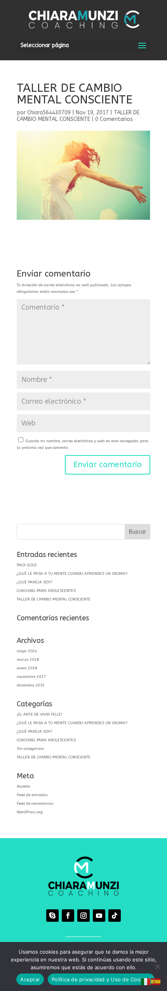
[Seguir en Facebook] (68, 915)
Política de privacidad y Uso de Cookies (101, 979)
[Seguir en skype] (52, 915)
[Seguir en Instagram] (83, 915)
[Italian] (146, 981)
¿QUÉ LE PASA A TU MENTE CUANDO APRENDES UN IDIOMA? (72, 573)
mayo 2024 (27, 651)
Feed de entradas (32, 795)
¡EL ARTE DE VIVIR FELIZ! (39, 714)
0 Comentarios (114, 119)
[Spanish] (156, 981)
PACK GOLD (27, 565)
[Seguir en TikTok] (114, 915)
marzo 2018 (28, 659)
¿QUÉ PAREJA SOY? (34, 582)
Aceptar (30, 979)
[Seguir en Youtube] (99, 915)
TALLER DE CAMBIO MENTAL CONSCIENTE (78, 116)
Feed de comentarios (35, 803)
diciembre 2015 (31, 685)
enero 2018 (27, 668)
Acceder (23, 786)
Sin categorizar (30, 748)
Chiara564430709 (49, 112)
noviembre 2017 (31, 676)
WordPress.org (30, 812)
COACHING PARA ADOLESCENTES (46, 590)
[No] (157, 966)
